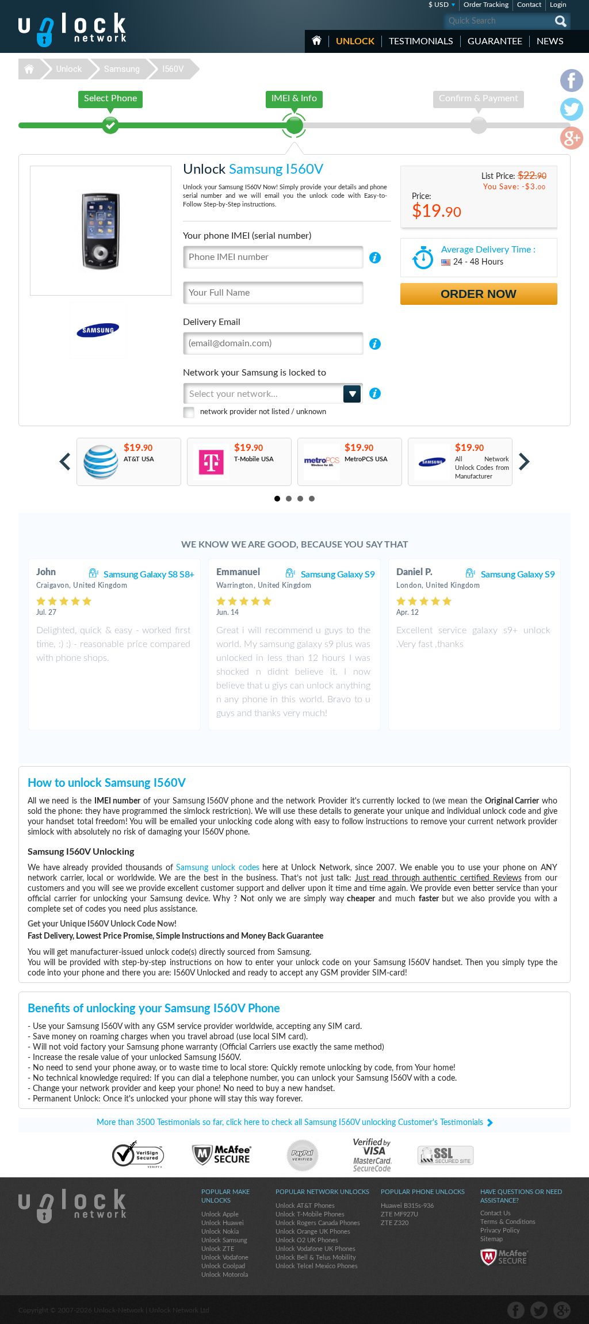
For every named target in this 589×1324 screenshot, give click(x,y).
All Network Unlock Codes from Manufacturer (482, 468)
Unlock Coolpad (223, 1266)
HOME (317, 40)
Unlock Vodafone (224, 1257)
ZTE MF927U (399, 1214)
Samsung (122, 69)
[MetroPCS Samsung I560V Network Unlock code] (321, 462)
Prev (64, 461)
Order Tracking (486, 4)
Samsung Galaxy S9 (338, 574)
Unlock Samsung (224, 1240)
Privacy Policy (500, 1230)
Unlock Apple (220, 1214)
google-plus (562, 1310)
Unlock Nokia (220, 1232)
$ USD (439, 4)
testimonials (421, 41)
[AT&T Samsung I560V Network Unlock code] (100, 462)
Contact (529, 4)
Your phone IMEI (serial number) (247, 235)
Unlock (355, 41)
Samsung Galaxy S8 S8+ (149, 574)
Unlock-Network (72, 30)
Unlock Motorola (224, 1275)
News (550, 41)
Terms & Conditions (508, 1222)
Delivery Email (211, 322)
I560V (173, 69)
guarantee (495, 41)
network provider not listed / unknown (263, 412)
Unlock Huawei (222, 1223)
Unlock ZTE (217, 1249)
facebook (516, 1310)
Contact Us (495, 1213)
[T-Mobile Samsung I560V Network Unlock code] (211, 462)
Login (558, 4)
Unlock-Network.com (72, 1206)
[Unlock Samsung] (58, 330)
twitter (539, 1310)
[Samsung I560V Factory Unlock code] (431, 462)
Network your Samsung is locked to (254, 372)
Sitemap (491, 1239)
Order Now (479, 293)
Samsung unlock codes (217, 868)
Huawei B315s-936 (407, 1206)
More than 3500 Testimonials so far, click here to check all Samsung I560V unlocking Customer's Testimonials (290, 1123)
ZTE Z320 (394, 1223)
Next (524, 461)
